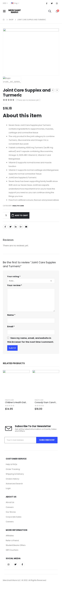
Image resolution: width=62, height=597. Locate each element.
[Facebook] (46, 3)
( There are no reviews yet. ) (28, 100)
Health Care (18, 206)
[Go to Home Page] (4, 19)
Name (11, 315)
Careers (10, 507)
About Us (10, 502)
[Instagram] (57, 3)
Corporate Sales (13, 516)
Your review (14, 285)
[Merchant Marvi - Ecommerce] (14, 11)
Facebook (5, 226)
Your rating (13, 276)
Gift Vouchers (12, 550)
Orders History (12, 478)
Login (8, 488)
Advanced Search (14, 483)
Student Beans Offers (16, 545)
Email (26, 226)
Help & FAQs (11, 464)
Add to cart (21, 215)
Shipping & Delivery (15, 474)
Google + (21, 226)
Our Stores (11, 512)
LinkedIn (15, 226)
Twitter (10, 226)
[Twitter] (52, 3)
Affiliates (10, 535)
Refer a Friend (12, 540)
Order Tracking (13, 469)
